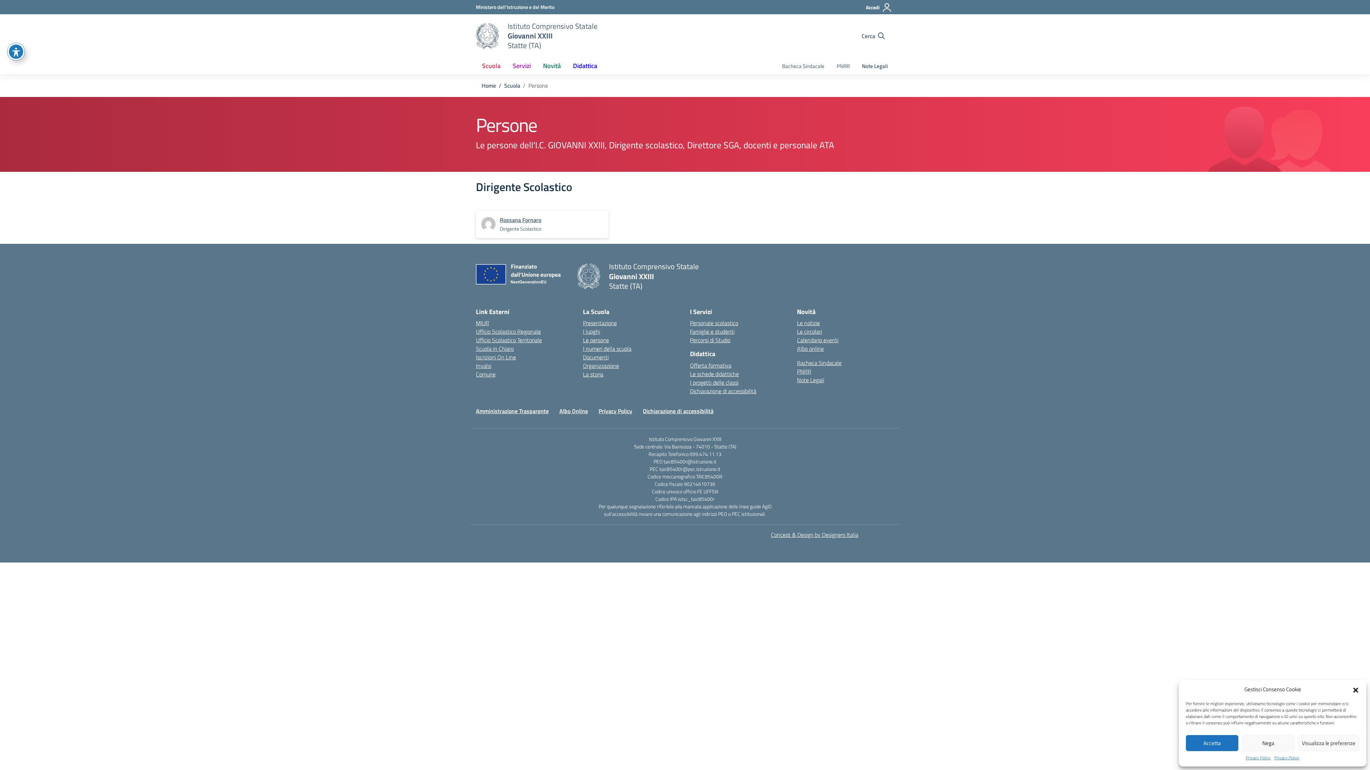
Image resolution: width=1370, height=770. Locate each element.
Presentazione (600, 323)
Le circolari (809, 331)
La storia (593, 374)
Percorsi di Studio (710, 340)
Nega (1268, 743)
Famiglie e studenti (712, 331)
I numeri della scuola (607, 348)
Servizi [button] (522, 66)
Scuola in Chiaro (495, 348)
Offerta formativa (710, 365)
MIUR (482, 323)
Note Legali (875, 66)
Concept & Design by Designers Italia (814, 534)
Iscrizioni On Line (496, 357)
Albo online (810, 348)
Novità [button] (552, 66)
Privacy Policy (1258, 758)
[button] (1355, 689)
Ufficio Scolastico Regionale (508, 331)
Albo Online (573, 411)
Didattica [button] (585, 66)
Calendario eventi (817, 340)
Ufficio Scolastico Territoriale (509, 340)
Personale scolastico (714, 323)
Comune (486, 374)
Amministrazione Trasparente (512, 411)
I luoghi (591, 331)
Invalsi (483, 365)
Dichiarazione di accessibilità (723, 391)
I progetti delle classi (714, 382)
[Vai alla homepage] (487, 36)
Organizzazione (601, 365)
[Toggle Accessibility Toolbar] (16, 51)
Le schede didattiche (714, 374)
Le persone (596, 340)
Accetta (1212, 743)
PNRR (843, 66)
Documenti (596, 357)
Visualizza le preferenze (1328, 743)
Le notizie (808, 323)
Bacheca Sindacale (803, 66)
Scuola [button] (491, 66)
